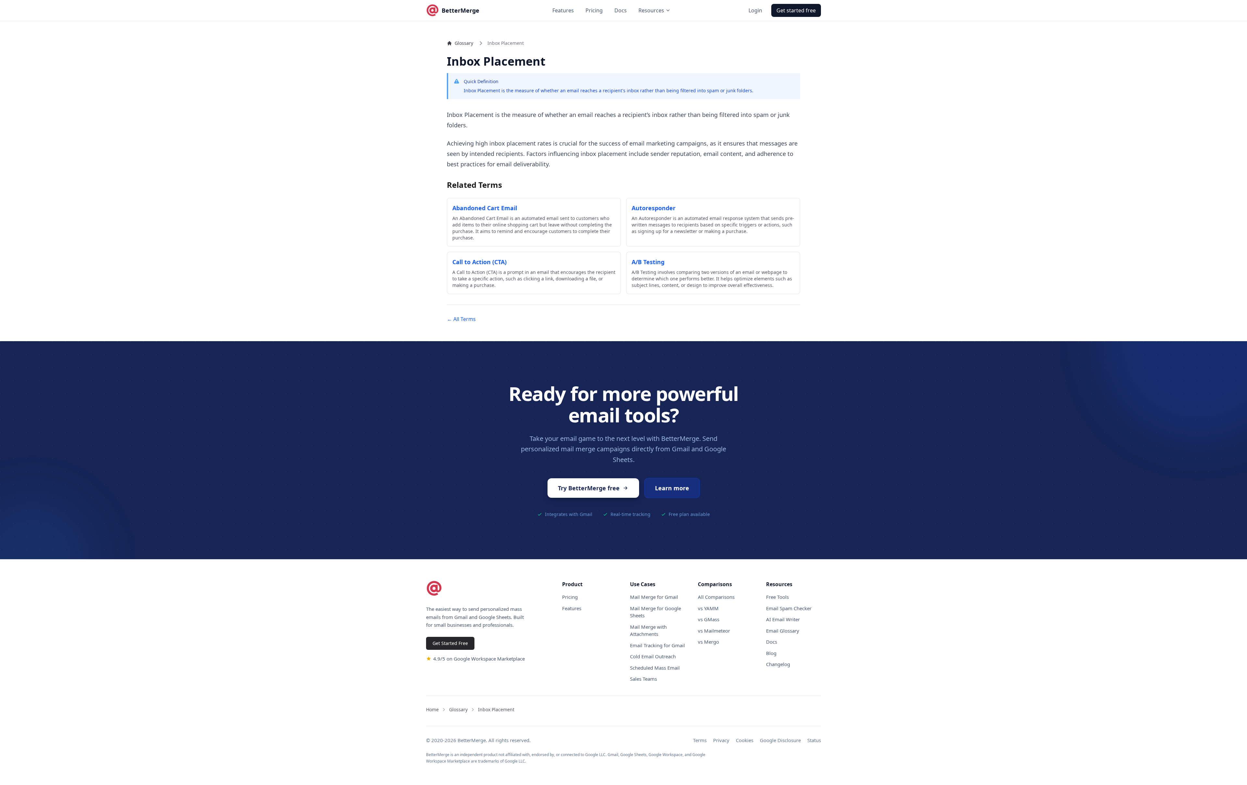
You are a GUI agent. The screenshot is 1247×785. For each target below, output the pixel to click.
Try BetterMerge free (589, 488)
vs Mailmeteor (714, 630)
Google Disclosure (780, 740)
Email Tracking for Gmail (657, 645)
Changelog (778, 664)
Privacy (721, 740)
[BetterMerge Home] (434, 588)
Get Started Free (450, 643)
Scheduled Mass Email (655, 667)
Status (814, 740)
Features (563, 10)
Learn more (672, 488)
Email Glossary (782, 630)
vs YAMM (708, 608)
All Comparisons (716, 597)
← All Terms (461, 319)
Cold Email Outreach (653, 656)
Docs (620, 10)
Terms (700, 740)
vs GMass (708, 619)
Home (432, 709)
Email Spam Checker (789, 608)
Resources (651, 10)
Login (755, 10)
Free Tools (777, 597)
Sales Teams (643, 679)
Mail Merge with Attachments (648, 630)
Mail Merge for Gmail (654, 597)
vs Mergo (708, 641)
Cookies (744, 740)
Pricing (594, 10)
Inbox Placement (496, 709)
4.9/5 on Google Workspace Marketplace (479, 658)
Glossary (464, 43)
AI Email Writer (783, 619)
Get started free (796, 10)
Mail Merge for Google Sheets (655, 612)
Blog (771, 653)
